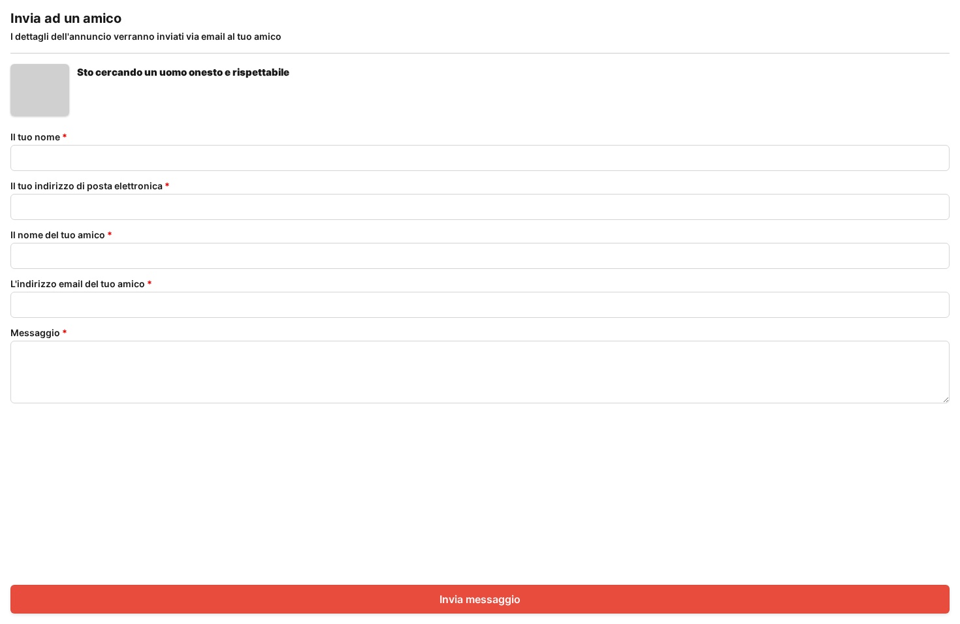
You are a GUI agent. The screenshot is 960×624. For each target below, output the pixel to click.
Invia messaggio (480, 599)
